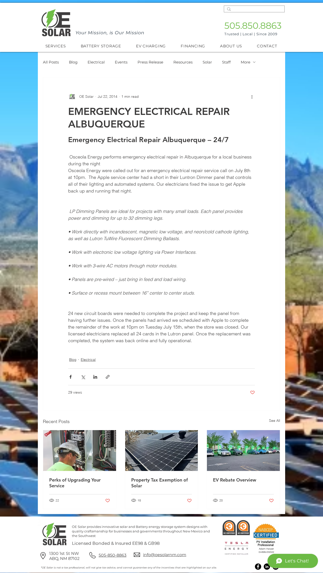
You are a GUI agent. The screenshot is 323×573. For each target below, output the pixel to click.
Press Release (150, 62)
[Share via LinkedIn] (95, 376)
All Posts (51, 62)
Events (121, 62)
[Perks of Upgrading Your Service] (79, 450)
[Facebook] (258, 566)
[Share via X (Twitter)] (82, 376)
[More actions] (252, 96)
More (245, 62)
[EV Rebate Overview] (243, 450)
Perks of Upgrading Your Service (75, 483)
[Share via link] (107, 376)
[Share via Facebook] (70, 376)
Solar (207, 62)
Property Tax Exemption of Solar (159, 483)
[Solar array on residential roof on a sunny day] (161, 450)
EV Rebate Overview (234, 480)
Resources (183, 62)
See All (274, 420)
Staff (226, 62)
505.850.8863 (253, 25)
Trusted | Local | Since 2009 (251, 34)
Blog (73, 62)
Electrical (96, 62)
